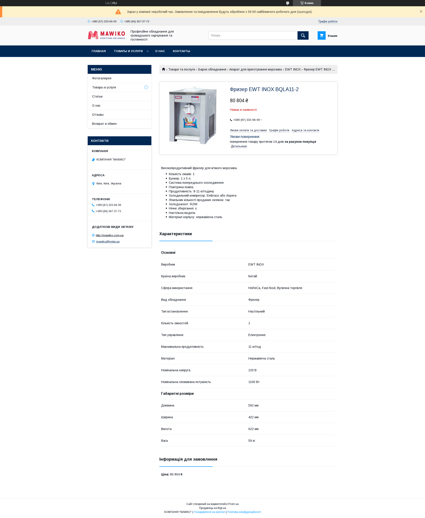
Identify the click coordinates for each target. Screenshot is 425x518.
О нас (160, 51)
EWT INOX (293, 69)
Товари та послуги (181, 69)
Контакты (181, 51)
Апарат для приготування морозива (255, 69)
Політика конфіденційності (244, 512)
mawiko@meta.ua (108, 241)
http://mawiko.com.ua (110, 235)
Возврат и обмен (104, 123)
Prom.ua (233, 504)
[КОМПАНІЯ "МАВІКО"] (106, 39)
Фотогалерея (101, 78)
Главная (99, 51)
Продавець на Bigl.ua (212, 508)
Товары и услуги (128, 51)
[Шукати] (303, 35)
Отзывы (98, 114)
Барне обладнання (212, 69)
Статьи (97, 96)
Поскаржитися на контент (209, 512)
